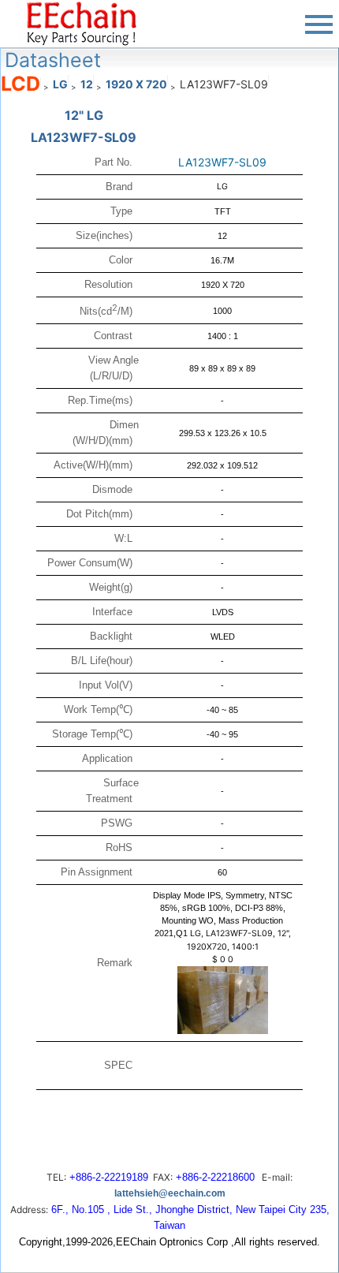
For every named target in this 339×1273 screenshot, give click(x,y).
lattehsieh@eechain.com (169, 1193)
